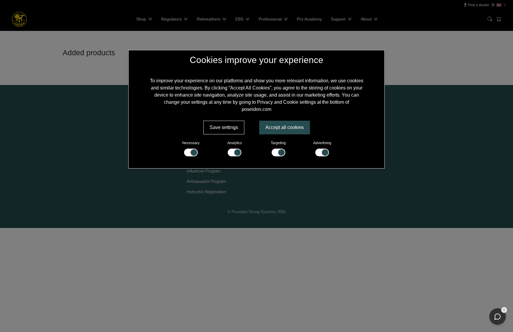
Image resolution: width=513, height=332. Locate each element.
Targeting (278, 143)
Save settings (224, 127)
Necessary (191, 143)
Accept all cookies (284, 127)
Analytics (234, 143)
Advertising (322, 143)
